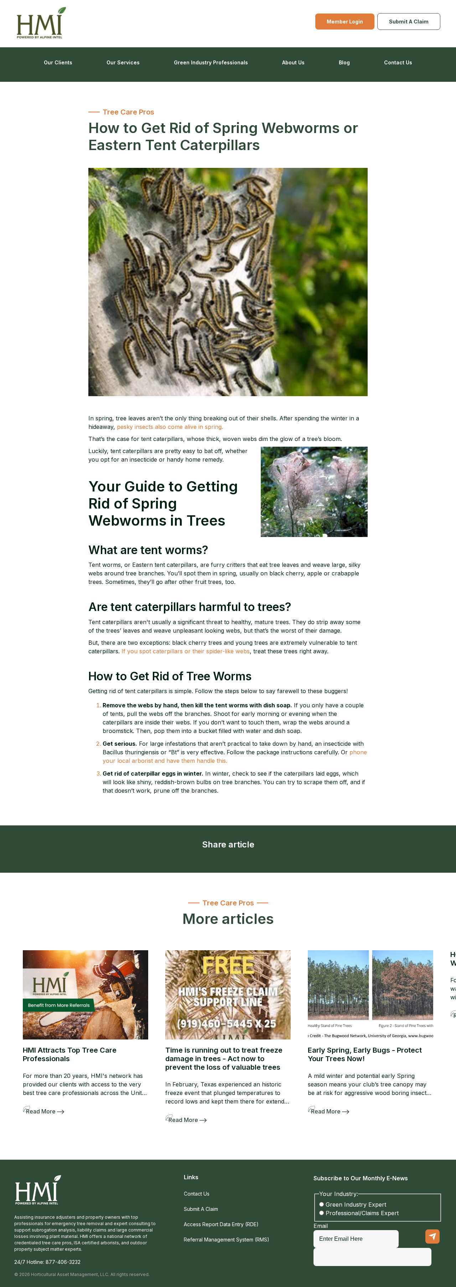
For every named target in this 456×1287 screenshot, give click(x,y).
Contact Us (398, 62)
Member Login (345, 21)
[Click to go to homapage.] (38, 1194)
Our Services (123, 62)
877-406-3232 (63, 1262)
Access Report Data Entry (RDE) (221, 1224)
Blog (344, 62)
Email (321, 1225)
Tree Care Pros (128, 112)
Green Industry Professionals (211, 62)
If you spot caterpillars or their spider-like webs (185, 651)
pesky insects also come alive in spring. (170, 426)
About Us (293, 62)
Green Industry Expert (356, 1204)
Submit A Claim (409, 21)
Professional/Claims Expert (362, 1213)
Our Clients (58, 62)
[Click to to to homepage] (41, 24)
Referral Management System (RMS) (226, 1240)
